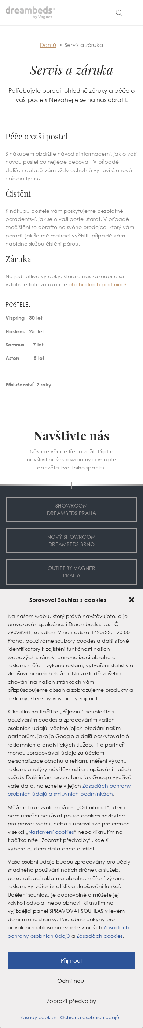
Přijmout (71, 961)
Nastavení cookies (51, 832)
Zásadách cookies (99, 936)
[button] (131, 599)
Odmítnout (71, 981)
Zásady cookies (38, 1017)
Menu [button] (133, 13)
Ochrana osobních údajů (89, 1017)
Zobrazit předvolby (71, 1001)
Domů (48, 45)
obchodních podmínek (98, 284)
